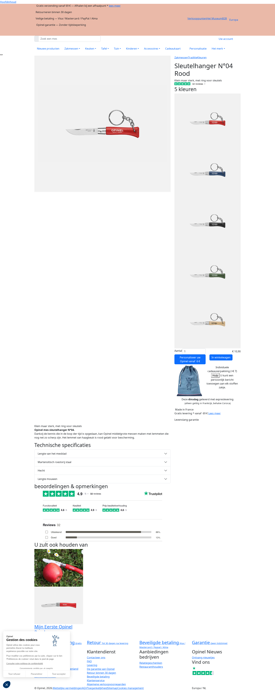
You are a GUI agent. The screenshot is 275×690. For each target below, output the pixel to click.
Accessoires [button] (151, 48)
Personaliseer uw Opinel (190, 359)
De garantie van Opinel (101, 669)
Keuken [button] (89, 48)
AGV (84, 688)
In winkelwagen (221, 357)
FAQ (89, 661)
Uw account (226, 39)
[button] (7, 684)
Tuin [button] (116, 48)
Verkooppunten (197, 18)
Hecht (41, 470)
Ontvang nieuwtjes (203, 657)
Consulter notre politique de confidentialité (24, 663)
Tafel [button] (104, 48)
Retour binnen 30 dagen (101, 673)
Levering (92, 665)
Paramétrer (36, 674)
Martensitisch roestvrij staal (54, 462)
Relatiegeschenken (150, 663)
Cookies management (130, 688)
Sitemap (112, 688)
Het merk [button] (217, 48)
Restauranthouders (151, 666)
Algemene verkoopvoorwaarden (106, 684)
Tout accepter (59, 674)
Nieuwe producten (48, 48)
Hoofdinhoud (8, 2)
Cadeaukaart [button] (173, 48)
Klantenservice (96, 680)
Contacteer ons (96, 657)
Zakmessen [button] (71, 48)
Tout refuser (14, 674)
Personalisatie (198, 48)
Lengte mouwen (47, 479)
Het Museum (214, 18)
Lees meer (214, 413)
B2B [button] (224, 18)
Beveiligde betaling (98, 676)
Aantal (178, 350)
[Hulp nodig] (1, 54)
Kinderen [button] (131, 48)
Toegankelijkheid (97, 688)
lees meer (115, 5)
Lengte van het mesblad (52, 453)
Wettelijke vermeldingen (67, 688)
